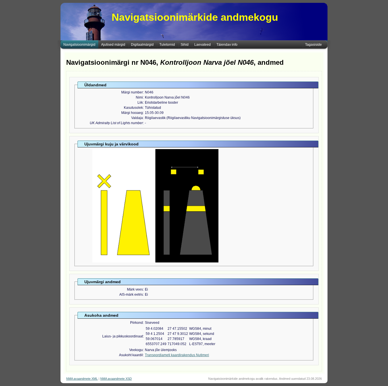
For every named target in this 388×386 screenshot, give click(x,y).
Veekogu (136, 350)
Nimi (139, 97)
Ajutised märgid (113, 45)
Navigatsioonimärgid (79, 45)
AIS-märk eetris (131, 295)
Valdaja (137, 118)
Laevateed (202, 45)
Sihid (185, 45)
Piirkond (136, 323)
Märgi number (132, 92)
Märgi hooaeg (132, 113)
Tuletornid (167, 45)
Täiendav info (226, 45)
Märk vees (135, 289)
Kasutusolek (133, 108)
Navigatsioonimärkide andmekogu (195, 17)
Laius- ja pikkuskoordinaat (122, 336)
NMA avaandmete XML (82, 378)
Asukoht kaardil (131, 355)
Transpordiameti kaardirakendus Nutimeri (177, 355)
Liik (140, 103)
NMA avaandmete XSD (116, 378)
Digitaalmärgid (142, 45)
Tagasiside (313, 45)
